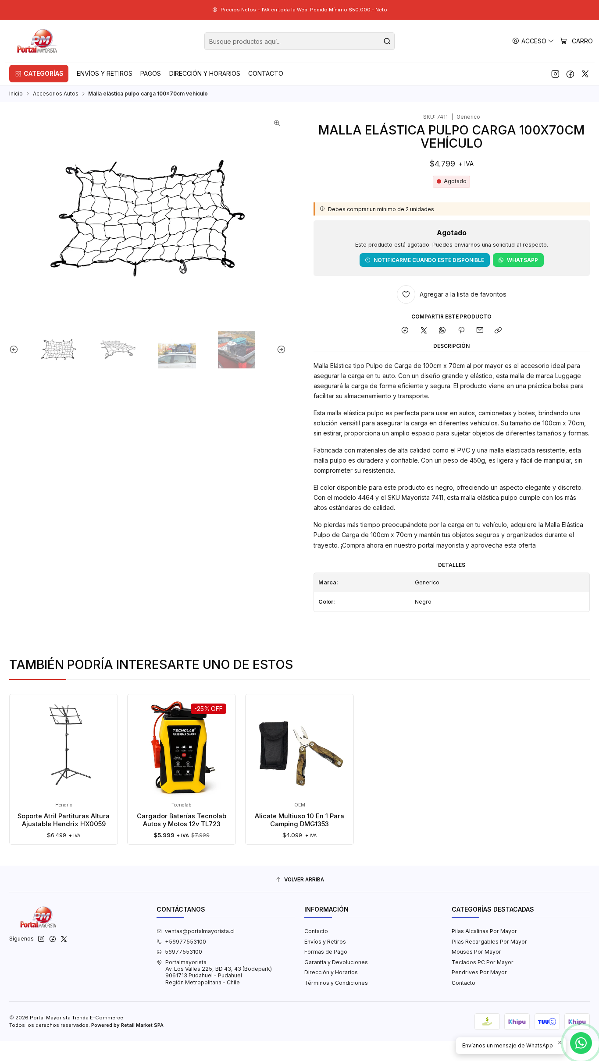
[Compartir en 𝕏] (424, 330)
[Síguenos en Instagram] (555, 74)
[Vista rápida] (23, 756)
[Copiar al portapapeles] (498, 330)
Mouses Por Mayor (476, 951)
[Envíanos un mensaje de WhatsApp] (581, 1043)
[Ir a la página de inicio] (38, 41)
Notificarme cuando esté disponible (429, 260)
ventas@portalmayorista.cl (200, 931)
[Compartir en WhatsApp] (442, 330)
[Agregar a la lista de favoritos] (23, 735)
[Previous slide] (15, 349)
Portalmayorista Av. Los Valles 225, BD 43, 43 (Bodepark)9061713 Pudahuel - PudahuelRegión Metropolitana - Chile (218, 972)
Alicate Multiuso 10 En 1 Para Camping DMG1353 (299, 820)
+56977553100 (185, 941)
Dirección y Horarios (331, 972)
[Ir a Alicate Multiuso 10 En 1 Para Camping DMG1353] (299, 748)
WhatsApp (522, 260)
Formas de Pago (325, 951)
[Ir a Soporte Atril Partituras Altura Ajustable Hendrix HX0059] (63, 748)
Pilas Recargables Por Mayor (489, 941)
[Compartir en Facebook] (405, 330)
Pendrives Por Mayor (479, 972)
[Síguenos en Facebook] (570, 74)
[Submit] (387, 41)
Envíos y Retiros (325, 941)
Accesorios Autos (55, 93)
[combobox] (299, 41)
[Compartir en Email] (479, 330)
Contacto (316, 931)
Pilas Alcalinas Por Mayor (484, 931)
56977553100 (183, 951)
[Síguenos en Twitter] (585, 74)
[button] (38, 73)
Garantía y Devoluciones (336, 962)
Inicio (16, 93)
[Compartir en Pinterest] (461, 330)
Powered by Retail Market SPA (127, 1025)
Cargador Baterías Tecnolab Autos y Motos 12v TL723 (181, 820)
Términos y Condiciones (336, 983)
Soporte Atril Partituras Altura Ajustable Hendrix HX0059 (64, 820)
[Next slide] (279, 349)
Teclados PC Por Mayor (482, 962)
